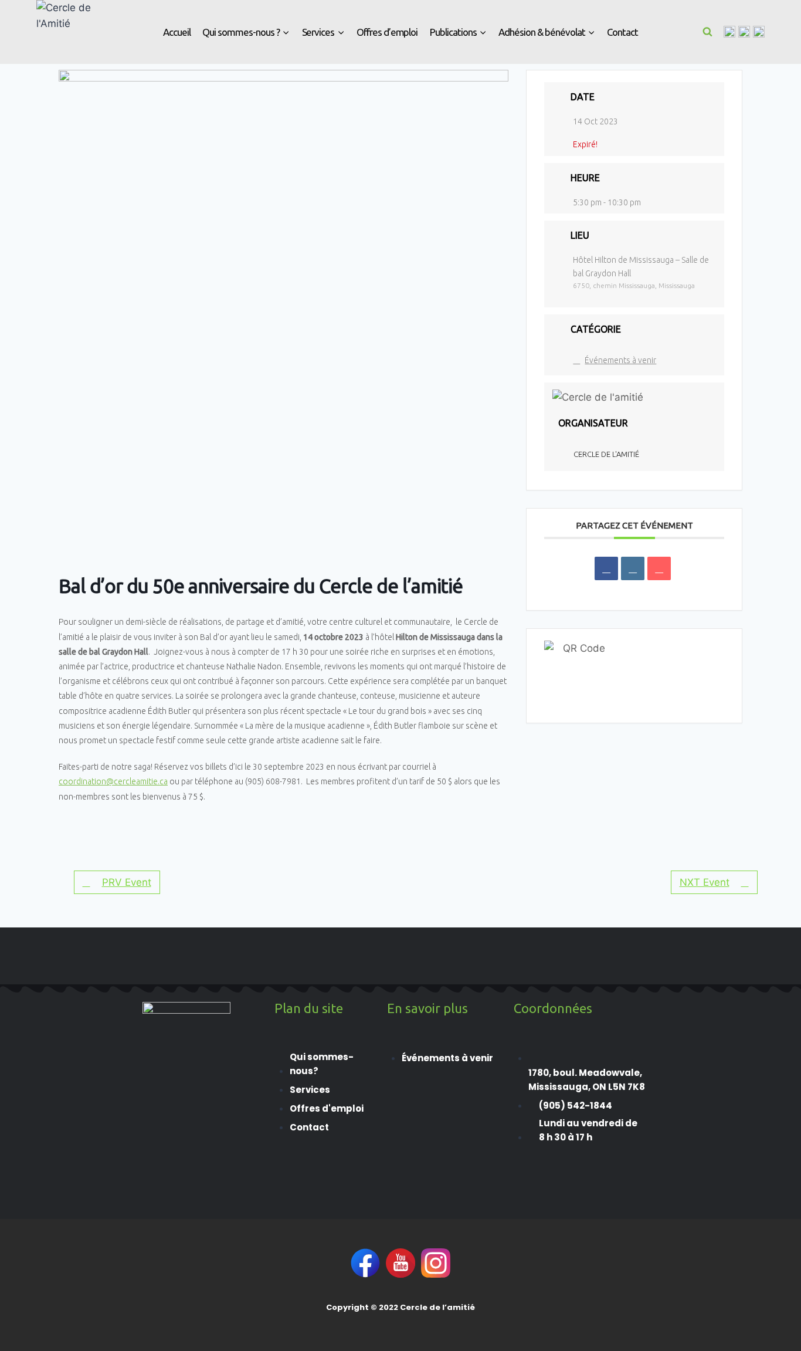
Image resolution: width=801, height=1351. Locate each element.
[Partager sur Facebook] (606, 568)
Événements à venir (620, 360)
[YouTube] (759, 32)
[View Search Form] (708, 32)
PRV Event (126, 882)
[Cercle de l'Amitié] (65, 32)
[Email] (659, 568)
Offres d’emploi (387, 32)
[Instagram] (744, 32)
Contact (622, 32)
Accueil (177, 32)
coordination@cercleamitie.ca (113, 781)
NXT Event (704, 882)
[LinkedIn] (632, 568)
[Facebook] (729, 32)
